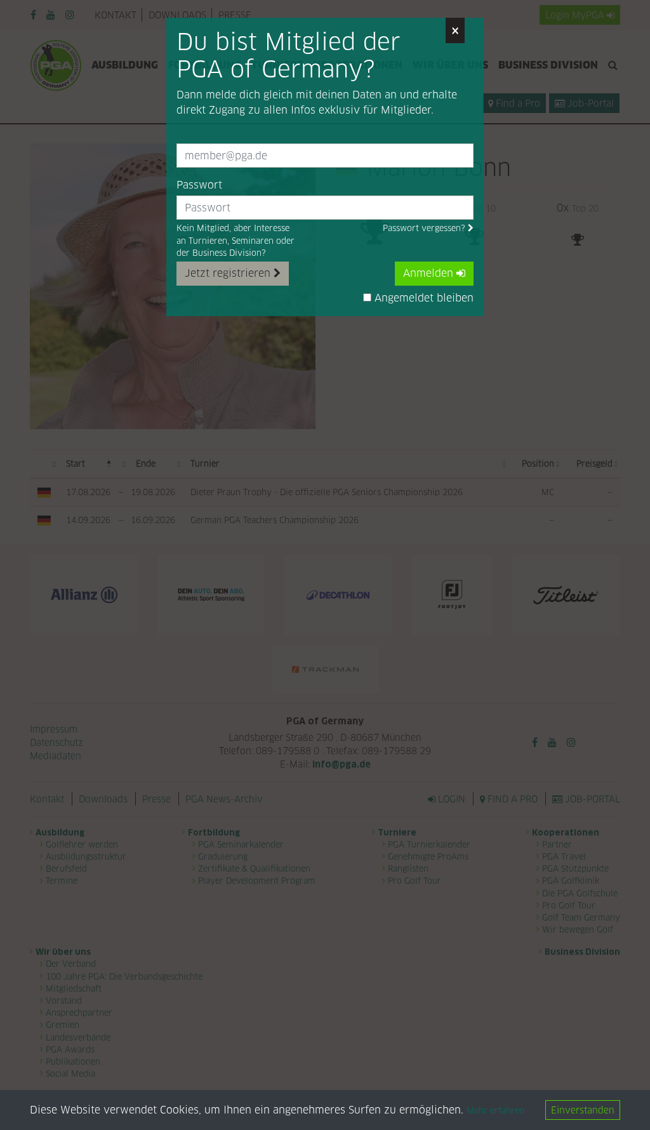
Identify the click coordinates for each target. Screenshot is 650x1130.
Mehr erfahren (495, 1110)
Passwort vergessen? (425, 228)
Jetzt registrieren (229, 273)
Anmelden (429, 273)
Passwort (199, 185)
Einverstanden (582, 1110)
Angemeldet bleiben (422, 298)
